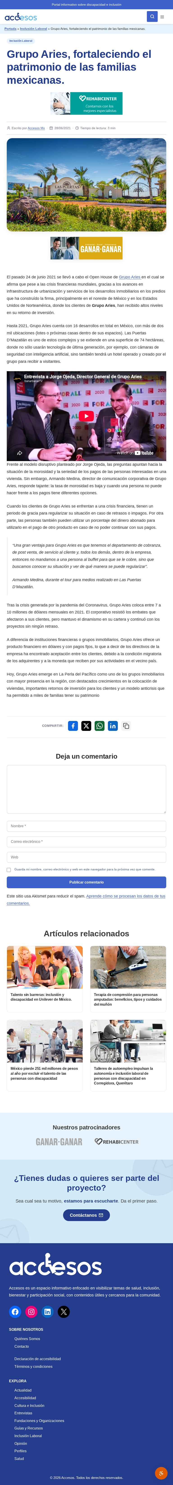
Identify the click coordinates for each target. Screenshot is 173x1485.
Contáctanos (83, 1215)
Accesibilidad (25, 1398)
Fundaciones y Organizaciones (39, 1421)
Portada (10, 28)
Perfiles (20, 1451)
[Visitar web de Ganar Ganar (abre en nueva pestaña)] (59, 1144)
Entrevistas (23, 1413)
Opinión (20, 1443)
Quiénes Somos (27, 1339)
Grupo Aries (130, 277)
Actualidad (23, 1390)
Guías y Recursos (28, 1428)
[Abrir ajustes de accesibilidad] (161, 1473)
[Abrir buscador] (152, 16)
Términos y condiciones (33, 1366)
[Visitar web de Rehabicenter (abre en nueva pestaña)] (116, 1144)
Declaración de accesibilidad (37, 1359)
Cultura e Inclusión (29, 1406)
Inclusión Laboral (33, 28)
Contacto (21, 1346)
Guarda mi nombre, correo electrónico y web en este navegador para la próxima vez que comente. (84, 869)
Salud (19, 1459)
